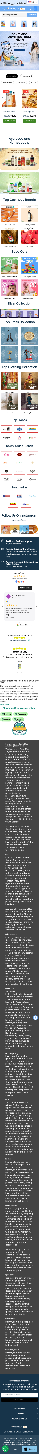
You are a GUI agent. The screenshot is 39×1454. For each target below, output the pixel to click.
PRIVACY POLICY (13, 1449)
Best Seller (11, 76)
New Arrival (27, 76)
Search (32, 14)
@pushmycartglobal (19, 520)
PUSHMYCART (16, 8)
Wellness (21, 82)
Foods (33, 82)
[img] (19, 637)
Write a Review (25, 588)
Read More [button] (10, 617)
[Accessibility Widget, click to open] (35, 1017)
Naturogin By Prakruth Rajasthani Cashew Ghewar (20, 111)
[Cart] (35, 8)
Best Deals (7, 82)
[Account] (29, 9)
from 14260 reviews (18, 640)
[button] (17, 671)
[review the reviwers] (7, 602)
